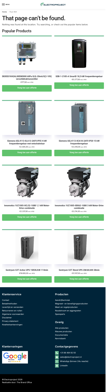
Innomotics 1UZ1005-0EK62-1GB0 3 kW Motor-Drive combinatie (79, 206)
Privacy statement (10, 321)
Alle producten (62, 328)
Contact (5, 300)
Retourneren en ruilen (12, 310)
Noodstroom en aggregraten (68, 310)
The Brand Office (24, 382)
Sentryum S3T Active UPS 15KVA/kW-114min (27, 270)
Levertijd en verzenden (12, 307)
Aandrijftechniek (62, 300)
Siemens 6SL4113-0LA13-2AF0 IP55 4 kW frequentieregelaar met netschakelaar (27, 142)
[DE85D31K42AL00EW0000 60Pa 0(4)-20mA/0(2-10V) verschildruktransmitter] (27, 55)
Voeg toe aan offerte (27, 88)
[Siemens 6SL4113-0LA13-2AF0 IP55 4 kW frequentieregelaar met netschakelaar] (27, 120)
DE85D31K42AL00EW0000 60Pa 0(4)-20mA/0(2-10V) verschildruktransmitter (27, 77)
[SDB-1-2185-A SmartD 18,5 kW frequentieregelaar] (79, 55)
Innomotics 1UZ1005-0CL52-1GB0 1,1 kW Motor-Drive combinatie (27, 206)
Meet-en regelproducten (66, 307)
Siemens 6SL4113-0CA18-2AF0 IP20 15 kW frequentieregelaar (79, 142)
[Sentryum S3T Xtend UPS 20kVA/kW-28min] (79, 249)
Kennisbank (60, 338)
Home (4, 12)
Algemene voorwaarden (13, 314)
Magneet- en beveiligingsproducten (71, 303)
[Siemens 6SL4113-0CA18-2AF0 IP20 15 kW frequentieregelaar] (79, 120)
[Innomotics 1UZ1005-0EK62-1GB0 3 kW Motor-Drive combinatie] (79, 185)
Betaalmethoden (9, 303)
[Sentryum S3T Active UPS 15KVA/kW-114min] (27, 249)
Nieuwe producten (63, 331)
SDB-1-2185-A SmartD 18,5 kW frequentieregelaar (79, 76)
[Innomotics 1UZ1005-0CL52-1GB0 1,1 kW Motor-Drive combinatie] (27, 185)
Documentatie (61, 335)
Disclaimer (7, 317)
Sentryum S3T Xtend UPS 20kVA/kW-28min (79, 270)
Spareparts (60, 314)
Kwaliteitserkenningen (12, 324)
